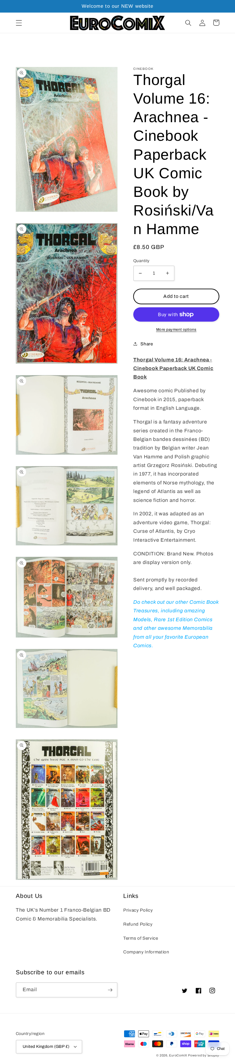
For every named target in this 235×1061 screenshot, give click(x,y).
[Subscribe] (110, 990)
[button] (19, 22)
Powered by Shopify (203, 1055)
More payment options (176, 329)
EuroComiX (178, 1055)
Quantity (141, 260)
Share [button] (146, 343)
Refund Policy (138, 924)
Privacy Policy (138, 910)
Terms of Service (140, 938)
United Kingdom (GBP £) (46, 1046)
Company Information (146, 951)
